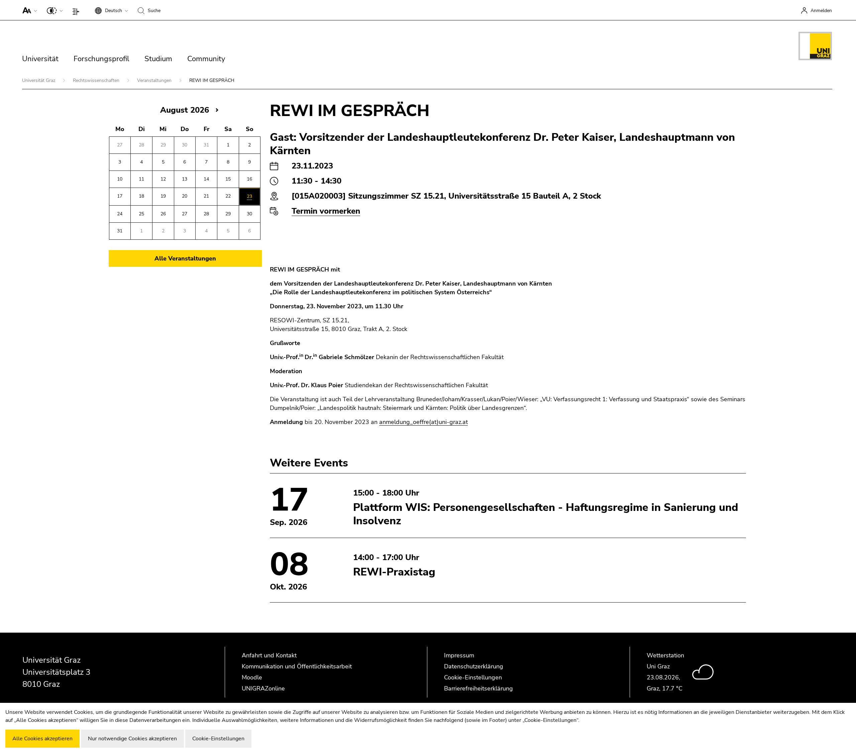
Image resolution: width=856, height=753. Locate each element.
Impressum (459, 655)
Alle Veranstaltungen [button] (185, 258)
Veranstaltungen (155, 80)
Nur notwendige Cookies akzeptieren (132, 738)
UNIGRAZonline (263, 688)
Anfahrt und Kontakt (269, 655)
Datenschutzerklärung (473, 666)
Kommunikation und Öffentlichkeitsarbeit (297, 666)
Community (206, 59)
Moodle (252, 677)
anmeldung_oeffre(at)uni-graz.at (423, 422)
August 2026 (184, 110)
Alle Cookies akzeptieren (42, 738)
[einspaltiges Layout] (77, 10)
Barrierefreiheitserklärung (478, 688)
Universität (40, 59)
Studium (158, 59)
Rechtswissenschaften (97, 80)
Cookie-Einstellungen (473, 677)
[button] (28, 10)
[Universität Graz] (815, 47)
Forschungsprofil (101, 59)
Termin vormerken (326, 211)
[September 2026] (217, 109)
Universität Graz (39, 80)
